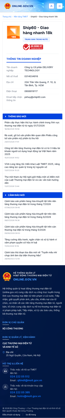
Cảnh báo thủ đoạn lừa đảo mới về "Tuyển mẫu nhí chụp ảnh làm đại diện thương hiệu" (31, 254)
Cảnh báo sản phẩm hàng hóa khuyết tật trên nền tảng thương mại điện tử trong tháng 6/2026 (30, 215)
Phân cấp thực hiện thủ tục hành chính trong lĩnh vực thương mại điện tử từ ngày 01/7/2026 (32, 124)
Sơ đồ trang (31, 414)
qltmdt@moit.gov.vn (29, 380)
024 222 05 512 (20, 376)
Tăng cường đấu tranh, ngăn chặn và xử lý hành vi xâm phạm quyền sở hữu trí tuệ (31, 241)
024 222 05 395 (20, 392)
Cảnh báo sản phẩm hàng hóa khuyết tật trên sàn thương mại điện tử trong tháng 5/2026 (30, 228)
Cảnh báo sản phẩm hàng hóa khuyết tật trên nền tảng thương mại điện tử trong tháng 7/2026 (30, 202)
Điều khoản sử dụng (11, 414)
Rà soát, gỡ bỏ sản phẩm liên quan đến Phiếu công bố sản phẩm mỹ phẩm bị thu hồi (31, 137)
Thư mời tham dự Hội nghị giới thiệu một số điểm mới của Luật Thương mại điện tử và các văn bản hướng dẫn (32, 179)
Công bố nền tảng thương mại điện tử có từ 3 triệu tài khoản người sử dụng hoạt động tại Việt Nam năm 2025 (32, 151)
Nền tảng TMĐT (21, 16)
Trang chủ (7, 16)
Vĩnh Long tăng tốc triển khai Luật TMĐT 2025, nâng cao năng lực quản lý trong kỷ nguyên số (32, 165)
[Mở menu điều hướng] (59, 6)
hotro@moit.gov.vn (29, 396)
